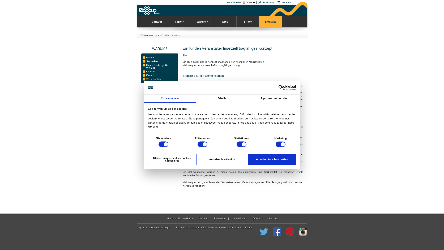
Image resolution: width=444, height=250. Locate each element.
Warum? (202, 21)
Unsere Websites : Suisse (238, 2)
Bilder (248, 21)
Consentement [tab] (170, 98)
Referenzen (219, 218)
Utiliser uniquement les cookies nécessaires (172, 159)
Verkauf (157, 21)
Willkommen (146, 35)
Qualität (150, 71)
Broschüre (258, 218)
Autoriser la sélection (222, 159)
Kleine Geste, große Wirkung (157, 66)
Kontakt (270, 21)
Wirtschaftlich (153, 79)
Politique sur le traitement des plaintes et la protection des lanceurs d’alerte (214, 227)
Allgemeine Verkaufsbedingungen (153, 227)
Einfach (150, 75)
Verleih (179, 21)
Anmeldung (268, 2)
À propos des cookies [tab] (274, 98)
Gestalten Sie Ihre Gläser (180, 218)
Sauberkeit (152, 61)
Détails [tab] (222, 98)
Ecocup (150, 10)
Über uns (203, 218)
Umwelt (150, 57)
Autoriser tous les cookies (272, 159)
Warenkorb (286, 2)
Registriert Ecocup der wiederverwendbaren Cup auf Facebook (277, 231)
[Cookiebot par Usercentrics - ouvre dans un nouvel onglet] (281, 87)
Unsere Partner (239, 218)
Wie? (225, 21)
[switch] (202, 144)
